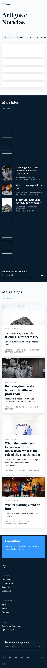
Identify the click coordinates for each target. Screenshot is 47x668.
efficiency (20, 38)
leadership (8, 38)
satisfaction (32, 38)
